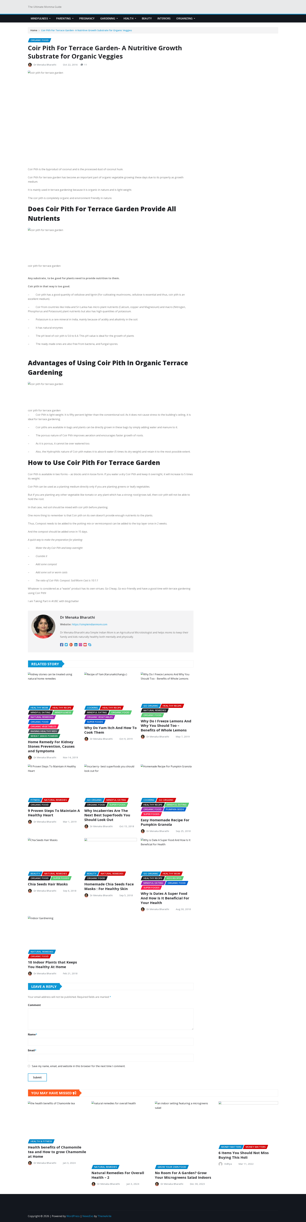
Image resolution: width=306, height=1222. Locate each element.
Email (32, 1050)
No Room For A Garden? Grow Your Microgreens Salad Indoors (183, 1175)
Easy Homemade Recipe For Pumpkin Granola (165, 822)
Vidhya (228, 1163)
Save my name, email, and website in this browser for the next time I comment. (78, 1066)
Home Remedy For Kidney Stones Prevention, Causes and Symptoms (51, 746)
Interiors (164, 18)
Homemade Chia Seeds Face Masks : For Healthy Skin (109, 886)
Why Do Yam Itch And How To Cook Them (110, 730)
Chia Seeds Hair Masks (48, 884)
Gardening (108, 18)
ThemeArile (104, 1216)
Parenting (64, 18)
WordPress (73, 1216)
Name (32, 1034)
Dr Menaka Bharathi (45, 64)
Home (33, 30)
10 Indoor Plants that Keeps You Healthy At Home (52, 964)
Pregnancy (87, 18)
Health (129, 18)
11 (85, 64)
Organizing (184, 18)
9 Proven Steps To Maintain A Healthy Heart (54, 812)
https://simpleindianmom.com (89, 624)
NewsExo (87, 1216)
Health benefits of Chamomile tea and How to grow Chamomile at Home (57, 1152)
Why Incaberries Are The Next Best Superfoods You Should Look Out (107, 815)
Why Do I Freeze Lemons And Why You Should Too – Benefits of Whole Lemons (166, 725)
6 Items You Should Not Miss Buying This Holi (244, 1155)
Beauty (147, 18)
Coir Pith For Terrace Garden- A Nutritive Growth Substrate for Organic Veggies (86, 30)
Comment (34, 1005)
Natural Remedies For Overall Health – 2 (117, 1175)
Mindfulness (40, 18)
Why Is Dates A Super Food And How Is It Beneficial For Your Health (165, 898)
